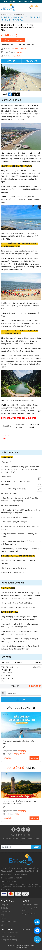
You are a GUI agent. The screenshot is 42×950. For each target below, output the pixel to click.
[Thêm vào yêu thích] (40, 25)
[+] (23, 667)
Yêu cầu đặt (31, 61)
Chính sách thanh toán (9, 933)
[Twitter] (18, 829)
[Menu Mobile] (39, 7)
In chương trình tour (15, 40)
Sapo (25, 947)
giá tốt (21, 767)
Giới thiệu (4, 908)
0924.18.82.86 (9, 1)
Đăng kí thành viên (29, 914)
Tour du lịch (5, 911)
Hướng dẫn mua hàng (9, 940)
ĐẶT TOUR (34, 758)
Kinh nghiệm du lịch (8, 922)
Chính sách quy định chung (29, 909)
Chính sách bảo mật (8, 936)
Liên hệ (3, 925)
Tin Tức (3, 918)
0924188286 (10, 881)
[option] (21, 77)
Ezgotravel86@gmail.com (16, 874)
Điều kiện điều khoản (30, 905)
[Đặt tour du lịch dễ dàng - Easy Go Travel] (8, 7)
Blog (2, 915)
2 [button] (22, 89)
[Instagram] (28, 829)
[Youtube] (23, 829)
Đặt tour (21, 699)
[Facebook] (13, 829)
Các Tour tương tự (21, 707)
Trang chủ (4, 905)
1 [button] (20, 89)
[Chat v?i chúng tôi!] (37, 930)
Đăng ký (36, 847)
